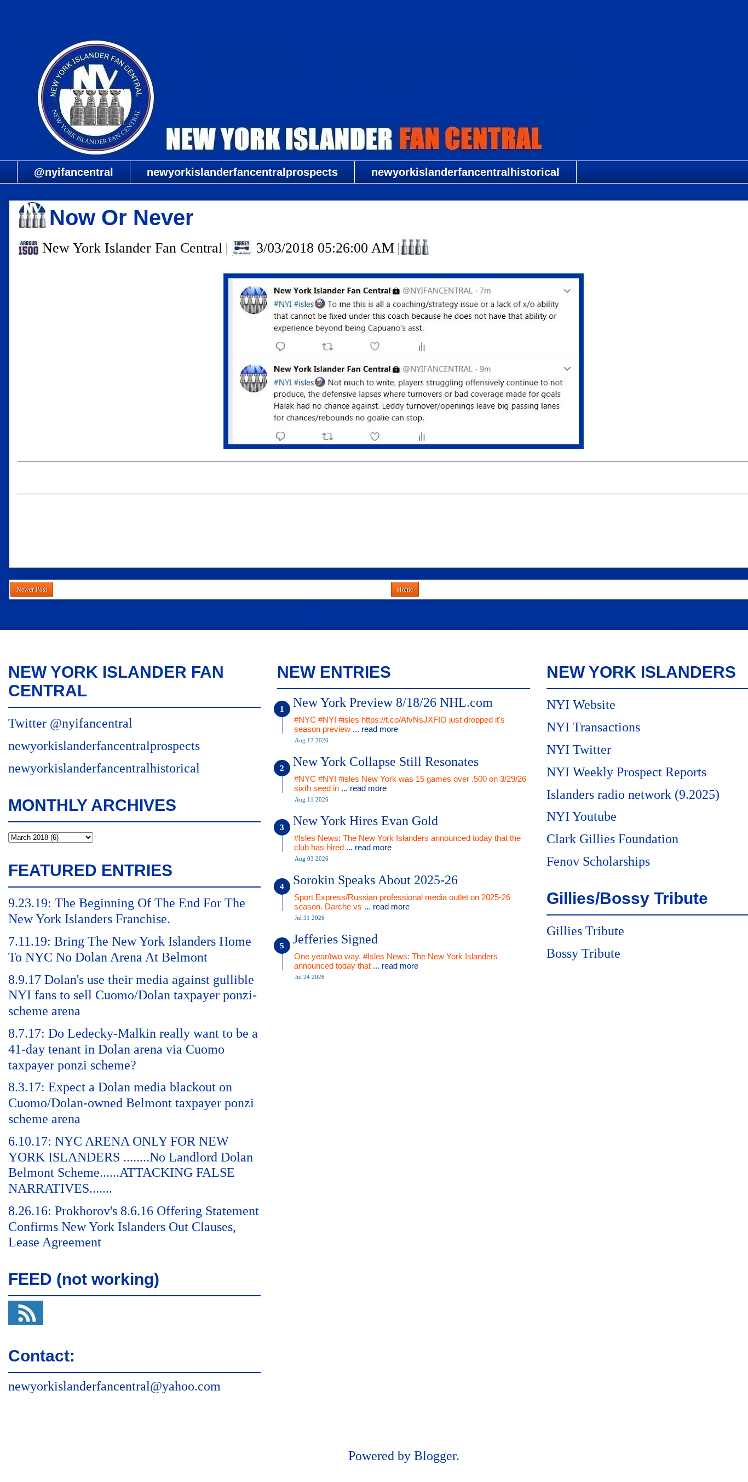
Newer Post (31, 589)
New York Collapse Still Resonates (386, 761)
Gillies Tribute (585, 931)
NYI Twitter (578, 749)
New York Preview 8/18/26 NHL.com (393, 702)
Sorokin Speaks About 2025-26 (375, 880)
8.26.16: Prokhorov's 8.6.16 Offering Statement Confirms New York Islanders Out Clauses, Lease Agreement (133, 1227)
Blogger (435, 1456)
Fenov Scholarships (598, 861)
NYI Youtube (581, 816)
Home (405, 589)
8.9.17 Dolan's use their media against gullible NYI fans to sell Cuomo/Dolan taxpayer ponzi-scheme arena (132, 995)
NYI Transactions (593, 727)
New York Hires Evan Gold (365, 821)
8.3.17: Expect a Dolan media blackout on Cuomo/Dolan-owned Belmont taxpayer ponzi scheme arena (131, 1103)
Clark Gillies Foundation (612, 839)
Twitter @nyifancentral (70, 723)
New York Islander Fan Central (403, 14)
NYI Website (580, 704)
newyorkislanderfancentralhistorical (465, 172)
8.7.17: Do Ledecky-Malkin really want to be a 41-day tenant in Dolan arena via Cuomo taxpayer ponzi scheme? (133, 1049)
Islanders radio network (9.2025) (633, 794)
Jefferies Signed (335, 939)
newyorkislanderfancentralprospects (242, 172)
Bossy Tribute (583, 953)
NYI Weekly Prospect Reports (626, 772)
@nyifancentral (73, 172)
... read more (375, 729)
